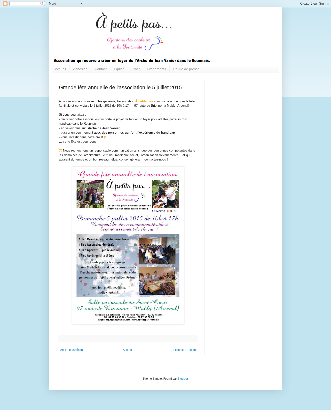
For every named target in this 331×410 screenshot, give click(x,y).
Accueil (60, 69)
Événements (156, 69)
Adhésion (80, 69)
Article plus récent (72, 350)
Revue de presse (186, 69)
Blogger (183, 378)
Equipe (119, 69)
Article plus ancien (184, 350)
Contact (101, 69)
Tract (136, 69)
